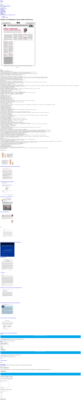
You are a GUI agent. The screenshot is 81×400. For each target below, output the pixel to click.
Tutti (2, 347)
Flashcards (2, 8)
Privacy (1, 365)
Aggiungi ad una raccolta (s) (4, 14)
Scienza (3, 16)
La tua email (2, 387)
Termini (4, 365)
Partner (4, 364)
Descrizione (3, 343)
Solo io (3, 348)
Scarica (1, 333)
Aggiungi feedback (3, 371)
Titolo (1, 341)
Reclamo (1, 364)
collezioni (5, 8)
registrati (1, 340)
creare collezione (3, 349)
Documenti (2, 360)
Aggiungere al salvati (12, 14)
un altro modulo (10, 378)
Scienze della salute (5, 17)
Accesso (1, 5)
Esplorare (1, 1)
